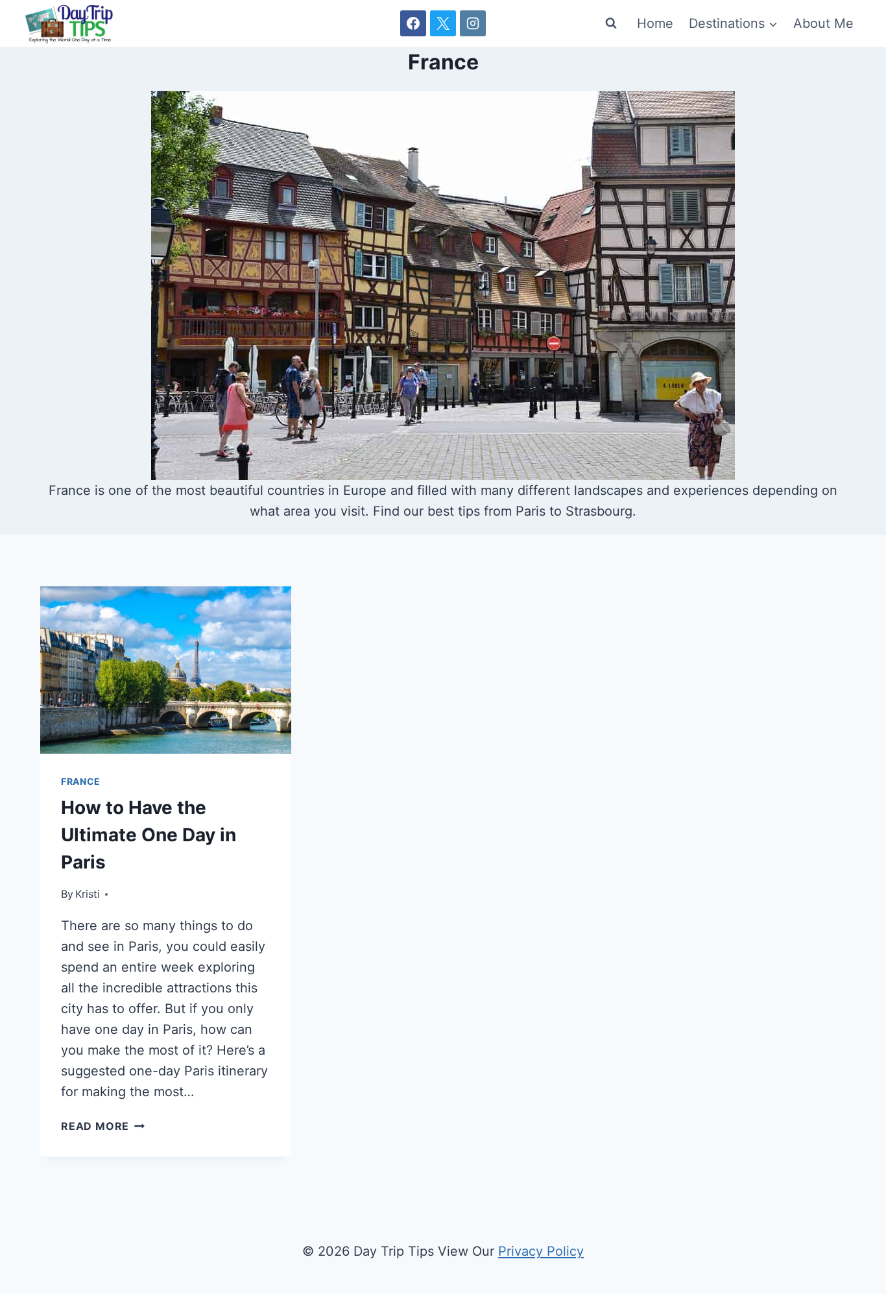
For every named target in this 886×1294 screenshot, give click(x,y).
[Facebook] (413, 23)
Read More (103, 1126)
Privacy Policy (541, 1251)
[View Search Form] (611, 23)
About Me (823, 23)
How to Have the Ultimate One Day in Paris (148, 835)
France (81, 781)
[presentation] (165, 670)
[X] (443, 23)
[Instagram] (473, 23)
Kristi (87, 893)
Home (655, 23)
